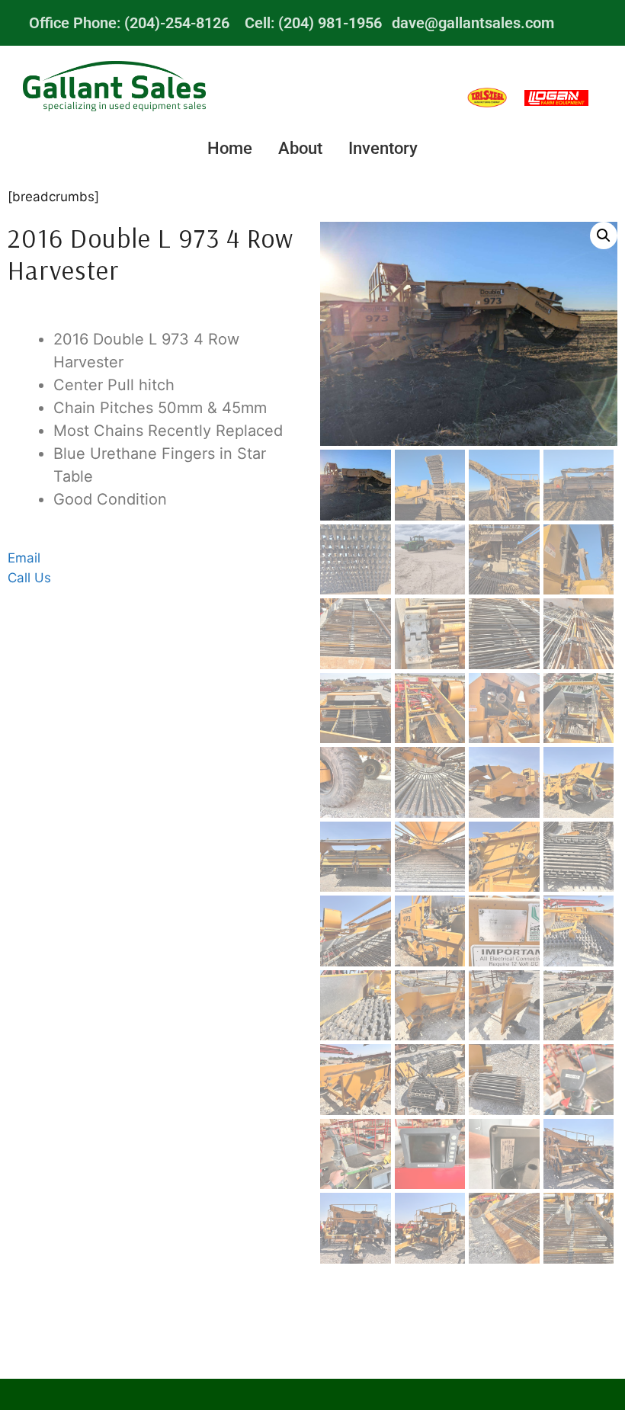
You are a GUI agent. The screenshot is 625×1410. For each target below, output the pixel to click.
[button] (603, 235)
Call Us (29, 577)
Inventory (383, 148)
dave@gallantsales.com (473, 23)
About (300, 148)
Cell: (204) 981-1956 (313, 23)
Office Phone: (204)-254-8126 (129, 23)
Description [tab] (156, 314)
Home (229, 148)
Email (24, 558)
